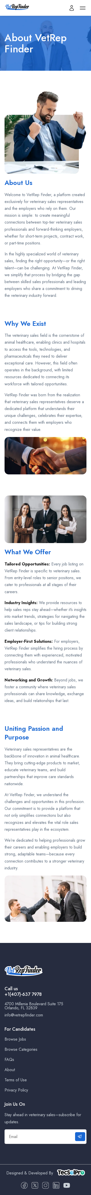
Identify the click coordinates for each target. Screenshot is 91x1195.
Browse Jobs (15, 1039)
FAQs (9, 1059)
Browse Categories (21, 1049)
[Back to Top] (82, 1190)
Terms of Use (16, 1080)
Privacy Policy (16, 1090)
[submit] (80, 1136)
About (10, 1070)
